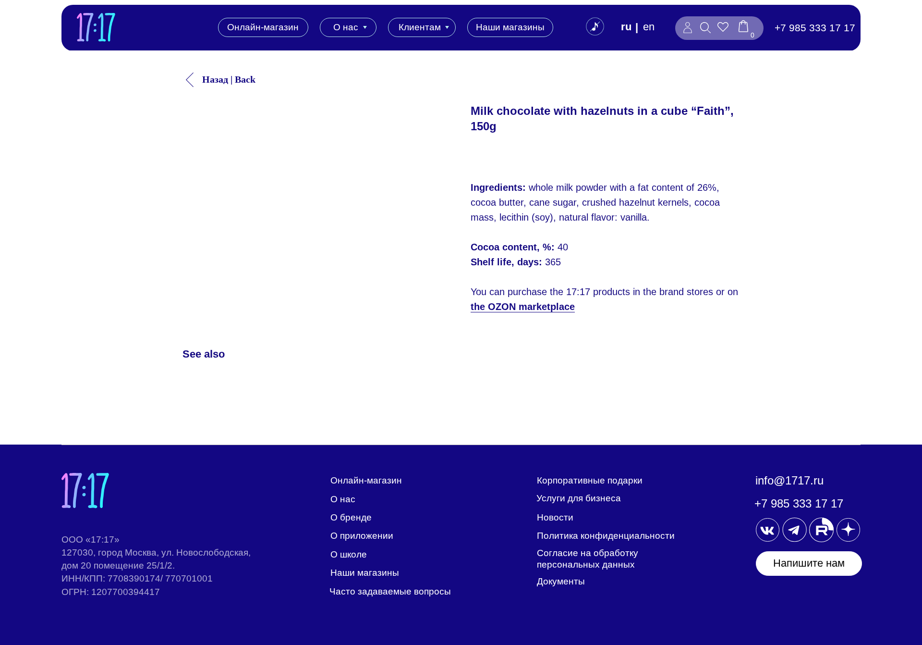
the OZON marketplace (523, 306)
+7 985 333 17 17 (815, 27)
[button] (809, 563)
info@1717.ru (789, 480)
